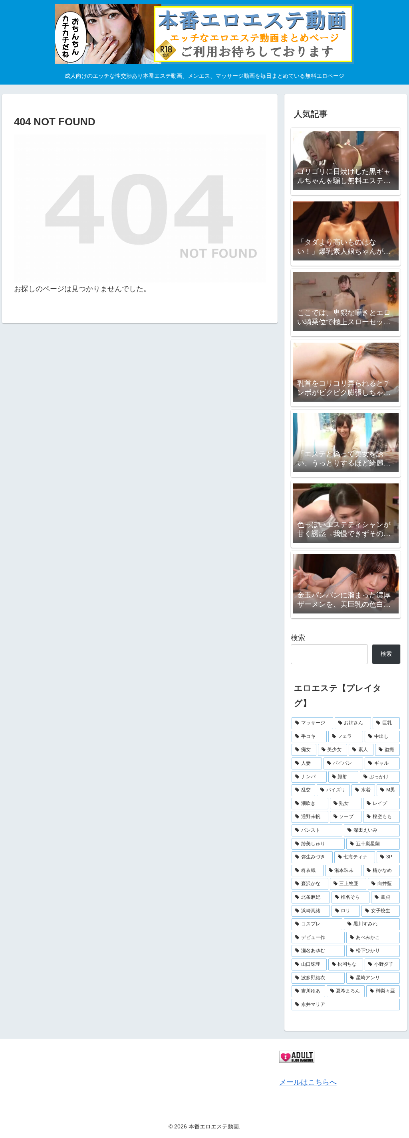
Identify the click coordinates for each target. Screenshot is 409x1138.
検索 (298, 638)
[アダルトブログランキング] (296, 1056)
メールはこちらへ (308, 1082)
